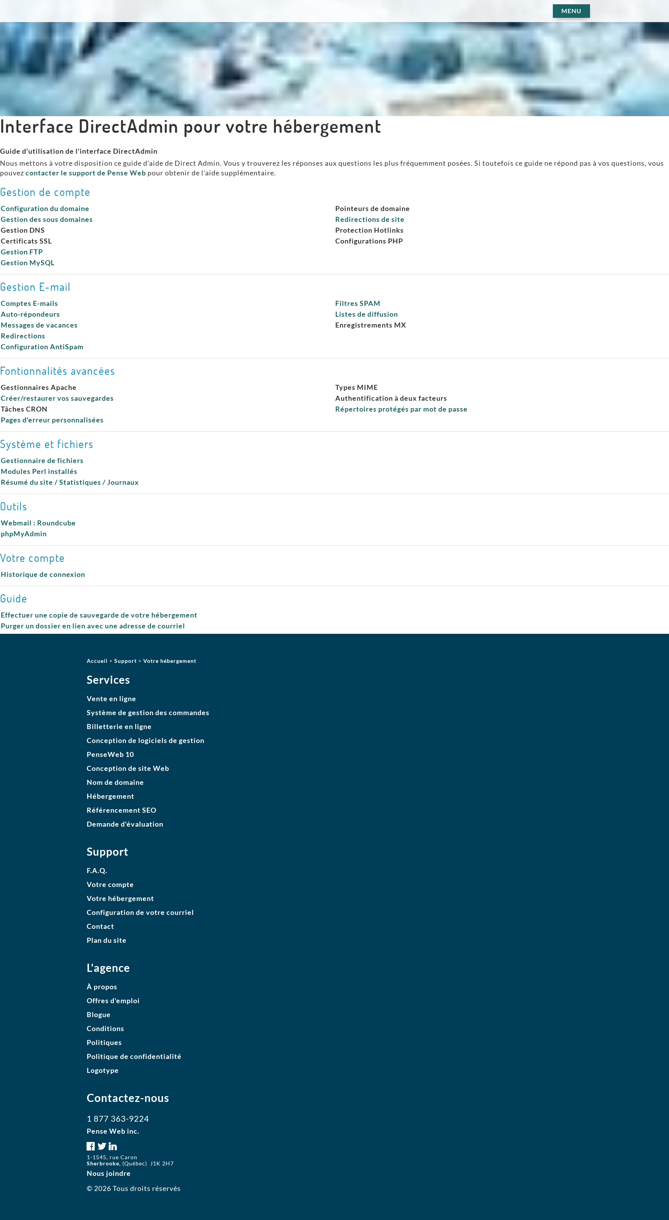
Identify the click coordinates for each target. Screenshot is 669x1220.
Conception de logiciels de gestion (145, 740)
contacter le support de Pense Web (86, 172)
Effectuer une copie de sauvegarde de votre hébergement (99, 615)
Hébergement (110, 796)
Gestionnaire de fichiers (42, 460)
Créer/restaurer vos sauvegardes (57, 398)
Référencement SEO (121, 810)
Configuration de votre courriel (140, 912)
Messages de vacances (39, 325)
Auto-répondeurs (30, 314)
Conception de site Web (128, 768)
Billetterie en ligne (119, 726)
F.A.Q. (97, 870)
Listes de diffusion (366, 314)
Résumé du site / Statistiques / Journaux (70, 482)
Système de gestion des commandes (148, 712)
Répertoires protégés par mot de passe (401, 409)
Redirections (23, 335)
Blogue (99, 1014)
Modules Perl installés (39, 471)
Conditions (105, 1028)
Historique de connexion (43, 574)
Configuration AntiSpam (42, 346)
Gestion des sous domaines (47, 219)
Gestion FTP (22, 251)
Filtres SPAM (358, 303)
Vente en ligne (111, 698)
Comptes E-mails (29, 303)
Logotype (103, 1070)
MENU (571, 10)
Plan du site (107, 940)
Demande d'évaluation (125, 824)
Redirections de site (370, 219)
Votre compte (110, 884)
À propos (102, 986)
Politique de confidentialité (134, 1056)
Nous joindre (109, 1173)
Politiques (104, 1042)
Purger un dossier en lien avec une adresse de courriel (93, 625)
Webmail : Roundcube (38, 522)
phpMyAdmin (24, 533)
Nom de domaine (115, 782)
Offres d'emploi (113, 1000)
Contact (100, 926)
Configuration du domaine (45, 208)
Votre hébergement (120, 898)
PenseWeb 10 (110, 754)
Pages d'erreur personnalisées (52, 419)
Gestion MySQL (28, 262)
